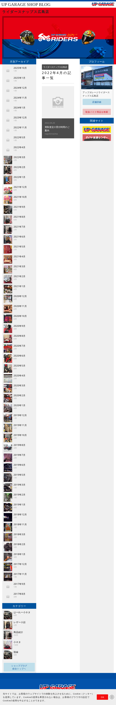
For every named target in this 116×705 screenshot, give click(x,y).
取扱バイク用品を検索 (96, 111)
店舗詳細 (96, 102)
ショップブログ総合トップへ (19, 667)
